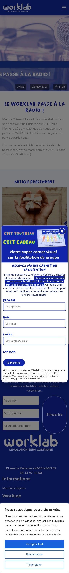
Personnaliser (34, 554)
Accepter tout (34, 544)
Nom (6, 317)
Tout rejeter (34, 565)
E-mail (8, 334)
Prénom (9, 300)
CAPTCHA (9, 351)
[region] (34, 538)
